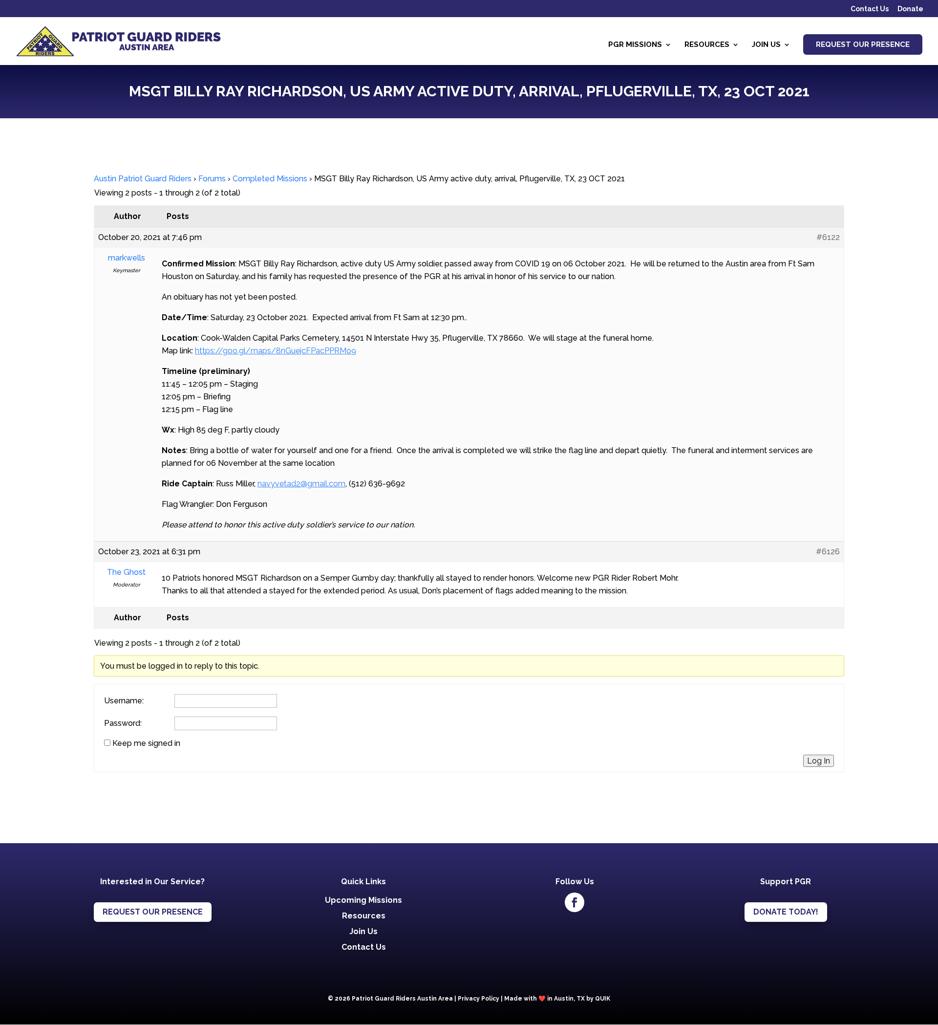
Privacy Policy (478, 998)
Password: (123, 723)
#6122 (828, 237)
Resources (706, 45)
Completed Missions (270, 178)
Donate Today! (785, 911)
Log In (818, 760)
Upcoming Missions (363, 900)
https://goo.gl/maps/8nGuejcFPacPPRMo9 (275, 350)
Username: (124, 701)
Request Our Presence (863, 44)
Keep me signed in (146, 743)
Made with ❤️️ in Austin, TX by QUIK (557, 998)
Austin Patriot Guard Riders (143, 178)
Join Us (766, 45)
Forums (212, 178)
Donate (910, 9)
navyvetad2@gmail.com (301, 483)
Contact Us (870, 9)
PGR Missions (635, 45)
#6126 (828, 551)
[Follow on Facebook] (574, 902)
